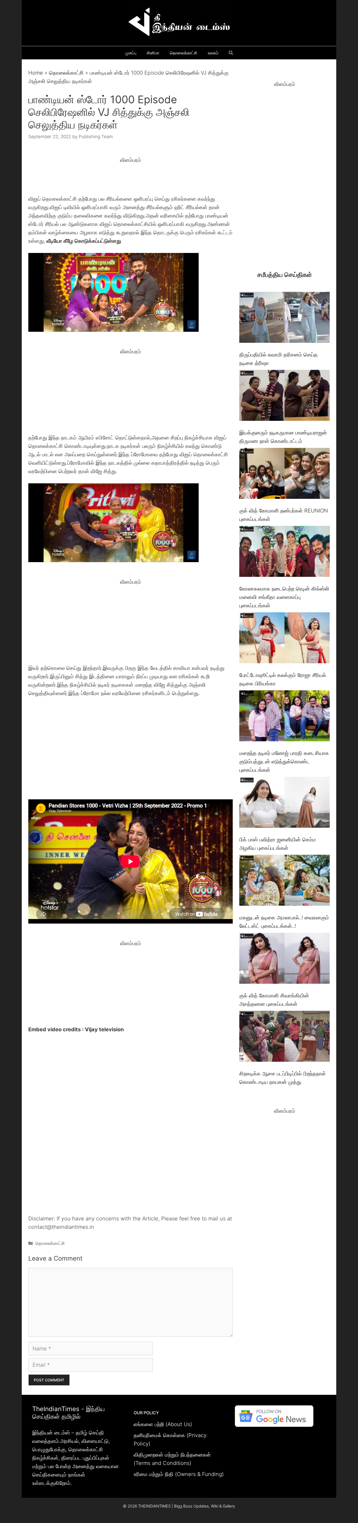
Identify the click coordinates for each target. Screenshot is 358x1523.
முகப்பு (130, 52)
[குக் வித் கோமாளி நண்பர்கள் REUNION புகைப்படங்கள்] (284, 474)
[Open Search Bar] (231, 52)
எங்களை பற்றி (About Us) (163, 1424)
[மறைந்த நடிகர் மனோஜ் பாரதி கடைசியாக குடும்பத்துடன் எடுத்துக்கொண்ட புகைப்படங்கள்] (284, 717)
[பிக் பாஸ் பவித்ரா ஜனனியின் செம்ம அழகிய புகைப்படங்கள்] (284, 803)
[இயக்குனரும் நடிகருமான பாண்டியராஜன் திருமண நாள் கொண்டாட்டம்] (284, 396)
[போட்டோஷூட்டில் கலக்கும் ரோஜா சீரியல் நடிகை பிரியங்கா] (284, 639)
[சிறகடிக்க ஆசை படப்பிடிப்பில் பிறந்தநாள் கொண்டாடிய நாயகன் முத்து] (284, 1037)
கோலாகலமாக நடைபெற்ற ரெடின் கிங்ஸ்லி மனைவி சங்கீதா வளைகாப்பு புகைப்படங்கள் (284, 597)
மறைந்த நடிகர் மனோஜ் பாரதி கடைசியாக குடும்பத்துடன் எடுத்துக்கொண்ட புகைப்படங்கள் (284, 761)
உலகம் (213, 52)
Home (35, 73)
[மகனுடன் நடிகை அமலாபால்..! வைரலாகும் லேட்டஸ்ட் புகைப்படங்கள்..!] (284, 881)
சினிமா (153, 52)
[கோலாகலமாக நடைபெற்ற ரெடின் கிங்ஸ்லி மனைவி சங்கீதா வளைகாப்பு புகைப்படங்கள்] (284, 552)
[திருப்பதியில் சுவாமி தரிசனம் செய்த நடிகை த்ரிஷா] (284, 318)
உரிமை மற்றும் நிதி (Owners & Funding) (179, 1474)
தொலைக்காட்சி (183, 52)
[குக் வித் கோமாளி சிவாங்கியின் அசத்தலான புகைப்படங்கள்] (284, 959)
